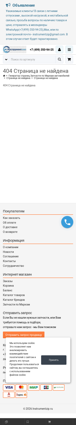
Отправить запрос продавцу (23, 334)
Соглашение (11, 256)
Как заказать (11, 217)
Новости (8, 251)
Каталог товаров (14, 295)
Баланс (7, 290)
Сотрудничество (13, 265)
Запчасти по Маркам (16, 304)
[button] (67, 222)
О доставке (10, 227)
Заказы (8, 281)
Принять (54, 360)
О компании (10, 247)
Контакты (9, 261)
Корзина (8, 285)
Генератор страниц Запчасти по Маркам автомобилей (39, 75)
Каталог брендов (14, 299)
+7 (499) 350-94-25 (42, 49)
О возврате (10, 231)
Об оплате (9, 222)
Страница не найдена (18, 78)
